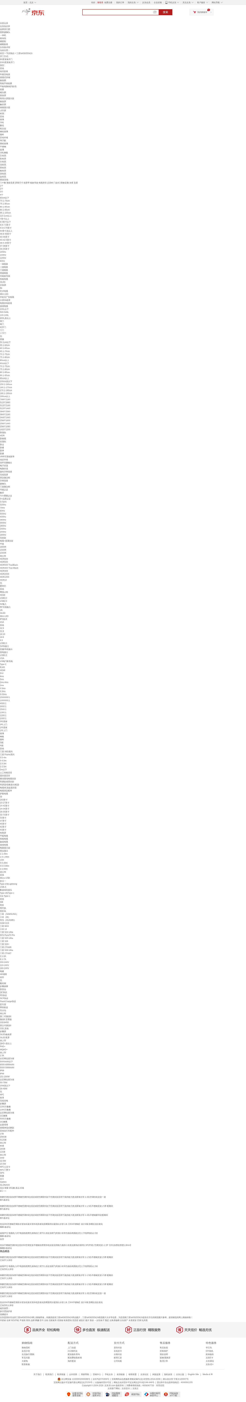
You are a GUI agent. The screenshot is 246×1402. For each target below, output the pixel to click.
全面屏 (3, 285)
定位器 (3, 1004)
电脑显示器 (5, 848)
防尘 (2, 444)
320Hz (3, 505)
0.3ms (3, 691)
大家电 (25, 1361)
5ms (2, 679)
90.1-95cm (5, 210)
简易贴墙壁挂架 (7, 782)
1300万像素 (5, 1110)
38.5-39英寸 (5, 243)
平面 (2, 544)
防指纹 (3, 432)
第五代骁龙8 (5, 1025)
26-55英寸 (4, 812)
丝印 (2, 977)
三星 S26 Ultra (6, 950)
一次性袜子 (99, 1320)
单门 (2, 321)
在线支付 (118, 1351)
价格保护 (164, 1351)
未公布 (3, 556)
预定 (107, 1320)
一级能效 (4, 264)
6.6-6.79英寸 (6, 228)
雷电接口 (4, 652)
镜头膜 (3, 92)
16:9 (2, 637)
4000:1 (3, 703)
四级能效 (4, 273)
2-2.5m (3, 766)
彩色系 (3, 159)
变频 (2, 339)
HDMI (2, 595)
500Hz (3, 514)
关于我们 (37, 1374)
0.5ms (3, 688)
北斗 (2, 1179)
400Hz (3, 517)
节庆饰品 (10, 53)
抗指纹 (3, 441)
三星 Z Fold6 (5, 947)
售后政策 (164, 1347)
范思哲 (75, 1320)
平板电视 (4, 836)
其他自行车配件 (7, 1131)
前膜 (2, 89)
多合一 (3, 881)
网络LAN (4, 592)
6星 (1, 902)
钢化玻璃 (4, 131)
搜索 (165, 12)
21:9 (2, 631)
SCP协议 (4, 998)
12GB (2, 1152)
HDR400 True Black (9, 568)
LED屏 (3, 110)
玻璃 (2, 119)
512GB (3, 1140)
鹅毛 (2, 125)
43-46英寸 (4, 237)
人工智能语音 (6, 772)
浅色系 (3, 165)
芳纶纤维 (4, 137)
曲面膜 (3, 80)
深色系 (3, 174)
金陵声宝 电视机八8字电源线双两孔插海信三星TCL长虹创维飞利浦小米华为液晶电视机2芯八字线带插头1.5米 (49, 1233)
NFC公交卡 (5, 1167)
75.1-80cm (5, 204)
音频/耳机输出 (6, 649)
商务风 (3, 911)
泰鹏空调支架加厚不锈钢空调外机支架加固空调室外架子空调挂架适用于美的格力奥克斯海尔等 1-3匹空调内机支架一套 (53, 1197)
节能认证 (4, 490)
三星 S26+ (4, 944)
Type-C (3, 664)
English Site (193, 1374)
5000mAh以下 (6, 1061)
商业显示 (4, 851)
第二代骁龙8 (5, 1016)
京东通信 (210, 1361)
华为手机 (15, 1320)
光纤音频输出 (6, 462)
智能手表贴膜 (6, 83)
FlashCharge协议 (8, 1001)
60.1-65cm (5, 348)
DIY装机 (209, 1351)
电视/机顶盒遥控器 (8, 788)
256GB (3, 1137)
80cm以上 (4, 360)
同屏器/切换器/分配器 (9, 785)
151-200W (5, 1076)
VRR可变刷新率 (7, 456)
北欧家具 (53, 1320)
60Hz (2, 261)
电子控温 (4, 465)
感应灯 (82, 1320)
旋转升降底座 (6, 472)
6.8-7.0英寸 (5, 225)
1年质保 (3, 727)
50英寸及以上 (6, 231)
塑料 (2, 134)
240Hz (3, 529)
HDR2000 (4, 574)
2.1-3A (3, 956)
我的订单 (120, 2)
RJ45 (2, 667)
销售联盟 (133, 1374)
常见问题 (26, 1358)
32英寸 (3, 818)
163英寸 (4, 800)
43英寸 (3, 830)
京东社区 (144, 1374)
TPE (2, 122)
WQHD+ (4, 1049)
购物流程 (26, 1347)
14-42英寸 (4, 806)
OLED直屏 (5, 1037)
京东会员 (146, 2)
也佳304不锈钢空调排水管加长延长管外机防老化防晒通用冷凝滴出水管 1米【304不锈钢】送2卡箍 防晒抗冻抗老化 (51, 1224)
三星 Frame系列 (7, 754)
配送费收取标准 (75, 1358)
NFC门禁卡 (5, 1170)
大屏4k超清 (5, 300)
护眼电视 (4, 794)
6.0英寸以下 (5, 222)
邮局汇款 (118, 1358)
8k (1, 288)
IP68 (2, 1070)
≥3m (2, 860)
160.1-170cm (6, 387)
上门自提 (72, 1347)
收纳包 (3, 38)
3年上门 (3, 724)
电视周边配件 (6, 791)
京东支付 (126, 1388)
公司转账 (118, 1361)
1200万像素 (5, 1107)
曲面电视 (4, 842)
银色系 (3, 171)
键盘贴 (3, 41)
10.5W (3, 1164)
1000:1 (3, 718)
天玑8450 (4, 1022)
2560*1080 (5, 426)
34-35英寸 (4, 249)
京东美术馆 (5, 47)
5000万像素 (5, 1119)
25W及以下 (5, 1085)
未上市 (3, 1040)
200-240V (4, 962)
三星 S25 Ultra (6, 938)
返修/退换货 (165, 1358)
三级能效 (4, 270)
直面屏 (3, 95)
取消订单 (164, 1361)
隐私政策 (168, 1374)
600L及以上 (5, 318)
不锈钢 (3, 146)
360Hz (3, 520)
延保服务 (210, 1354)
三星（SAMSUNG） (9, 914)
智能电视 (4, 279)
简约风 (3, 908)
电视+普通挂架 (6, 541)
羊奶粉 (3, 1320)
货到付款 (118, 1347)
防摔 (2, 450)
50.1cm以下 (5, 342)
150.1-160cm (6, 384)
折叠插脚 (4, 986)
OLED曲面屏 (6, 1034)
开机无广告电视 (7, 297)
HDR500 (4, 562)
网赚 (37, 1320)
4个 (1, 195)
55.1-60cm (5, 345)
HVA (2, 622)
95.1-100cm (5, 213)
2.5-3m (3, 763)
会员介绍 (26, 1351)
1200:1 (3, 715)
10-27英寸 (4, 803)
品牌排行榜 (5, 29)
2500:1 (3, 709)
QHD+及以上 (6, 1043)
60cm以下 (4, 198)
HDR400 (4, 571)
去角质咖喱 (114, 1320)
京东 (44, 13)
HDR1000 (4, 577)
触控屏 (3, 104)
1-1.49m (4, 854)
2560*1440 (5, 423)
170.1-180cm (6, 390)
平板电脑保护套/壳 (8, 86)
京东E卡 (209, 1358)
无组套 (3, 538)
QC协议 (3, 992)
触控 (2, 493)
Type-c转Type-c (7, 893)
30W (2, 1158)
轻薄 (2, 1098)
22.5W (3, 1161)
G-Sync (3, 502)
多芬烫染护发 (6, 1311)
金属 (2, 149)
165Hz (3, 252)
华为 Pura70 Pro (7, 935)
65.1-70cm (5, 351)
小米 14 (3, 929)
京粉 (46, 1320)
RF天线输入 (5, 607)
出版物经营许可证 (103, 1382)
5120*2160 (5, 405)
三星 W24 (4, 926)
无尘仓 (3, 1010)
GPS (2, 1173)
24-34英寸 (4, 809)
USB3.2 (3, 655)
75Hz (2, 508)
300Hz (3, 523)
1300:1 (3, 712)
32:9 (2, 628)
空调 (139, 1320)
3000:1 (3, 706)
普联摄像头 (5, 32)
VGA (2, 658)
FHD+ (2, 1046)
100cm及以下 (6, 381)
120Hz (3, 258)
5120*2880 (5, 402)
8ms (2, 676)
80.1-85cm (5, 207)
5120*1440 (5, 408)
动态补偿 (4, 459)
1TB (2, 1134)
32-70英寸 (4, 815)
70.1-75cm (5, 201)
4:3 (1, 640)
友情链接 (121, 1374)
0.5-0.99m (4, 866)
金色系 (3, 177)
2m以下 (3, 769)
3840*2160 (5, 414)
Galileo (3, 1182)
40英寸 (3, 824)
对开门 (3, 327)
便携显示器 (5, 107)
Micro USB (5, 878)
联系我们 (49, 1374)
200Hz (3, 532)
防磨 (2, 453)
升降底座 (4, 481)
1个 (1, 186)
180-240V (4, 968)
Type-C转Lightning (8, 884)
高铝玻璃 (4, 143)
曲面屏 (3, 101)
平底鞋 (23, 1320)
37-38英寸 (4, 246)
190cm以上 (5, 396)
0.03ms (3, 694)
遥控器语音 (5, 775)
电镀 (2, 971)
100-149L (4, 315)
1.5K (2, 1055)
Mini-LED (4, 616)
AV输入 (3, 604)
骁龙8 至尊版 (6, 1019)
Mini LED (4, 294)
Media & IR (208, 1374)
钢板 (2, 736)
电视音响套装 (6, 303)
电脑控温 (4, 469)
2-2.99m (4, 869)
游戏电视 (4, 306)
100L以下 (4, 309)
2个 (1, 189)
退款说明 (164, 1354)
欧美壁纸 (68, 1320)
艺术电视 (4, 291)
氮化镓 (3, 983)
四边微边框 (5, 478)
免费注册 (108, 2)
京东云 (135, 1388)
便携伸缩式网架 (7, 1128)
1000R (3, 553)
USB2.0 (3, 601)
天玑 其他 (4, 1028)
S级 (1, 742)
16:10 (2, 634)
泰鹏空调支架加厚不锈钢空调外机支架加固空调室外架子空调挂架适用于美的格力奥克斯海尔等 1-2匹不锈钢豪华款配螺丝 (54, 1215)
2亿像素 (3, 1122)
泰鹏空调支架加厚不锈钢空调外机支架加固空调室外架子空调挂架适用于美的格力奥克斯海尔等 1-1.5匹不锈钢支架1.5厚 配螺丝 (56, 1206)
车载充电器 (5, 74)
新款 (92, 1320)
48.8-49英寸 (5, 234)
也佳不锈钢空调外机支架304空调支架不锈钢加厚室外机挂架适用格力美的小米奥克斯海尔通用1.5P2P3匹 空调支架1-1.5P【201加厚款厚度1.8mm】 (66, 1245)
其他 (2, 68)
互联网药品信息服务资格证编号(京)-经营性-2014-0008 (136, 1379)
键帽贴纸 (4, 44)
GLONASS (5, 1185)
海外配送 (72, 1361)
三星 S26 (4, 941)
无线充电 (4, 1101)
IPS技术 (3, 619)
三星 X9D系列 (6, 751)
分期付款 (118, 1354)
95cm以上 (4, 378)
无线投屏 (4, 475)
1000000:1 (5, 700)
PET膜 (3, 140)
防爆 (2, 447)
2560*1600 (5, 420)
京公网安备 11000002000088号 (75, 1379)
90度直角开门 (6, 59)
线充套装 (4, 71)
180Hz (3, 535)
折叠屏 (3, 1031)
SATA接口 (4, 646)
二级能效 (4, 267)
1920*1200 (5, 429)
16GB (2, 1149)
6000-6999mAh (7, 1064)
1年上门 (3, 730)
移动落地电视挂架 (8, 778)
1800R (3, 547)
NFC (2, 1095)
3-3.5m (3, 760)
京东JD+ (210, 1364)
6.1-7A (3, 959)
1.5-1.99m (4, 857)
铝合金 (3, 128)
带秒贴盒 (4, 1007)
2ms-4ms (4, 682)
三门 (2, 330)
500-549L (4, 312)
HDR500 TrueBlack (9, 565)
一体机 (3, 35)
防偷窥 (3, 438)
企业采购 (158, 2)
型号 (42, 1320)
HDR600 (4, 559)
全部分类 (4, 23)
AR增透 (3, 974)
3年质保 (3, 721)
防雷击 (3, 989)
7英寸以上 (4, 219)
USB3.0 (3, 598)
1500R (3, 550)
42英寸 (3, 827)
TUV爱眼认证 (6, 496)
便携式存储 (5, 77)
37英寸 (3, 821)
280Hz (3, 526)
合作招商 (73, 1374)
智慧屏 (3, 833)
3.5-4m (3, 757)
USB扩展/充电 (6, 661)
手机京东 (172, 2)
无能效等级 (5, 276)
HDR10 (3, 580)
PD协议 (3, 995)
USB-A (3, 887)
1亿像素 (3, 1116)
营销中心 (97, 1374)
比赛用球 (4, 1125)
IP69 (2, 1073)
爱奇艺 (3, 586)
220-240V (4, 965)
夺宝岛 (209, 1347)
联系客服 (26, 1364)
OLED (3, 282)
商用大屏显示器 (7, 98)
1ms (2, 685)
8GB (2, 1146)
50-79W (3, 1082)
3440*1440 (5, 417)
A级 (1, 745)
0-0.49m (4, 863)
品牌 (33, 1320)
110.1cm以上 (6, 216)
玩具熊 (145, 1320)
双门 (2, 324)
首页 (2, 53)
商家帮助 (85, 1374)
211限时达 (72, 1351)
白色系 (3, 162)
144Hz (3, 255)
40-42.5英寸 (5, 240)
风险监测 (156, 1374)
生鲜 (9, 1320)
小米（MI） (5, 917)
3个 (1, 192)
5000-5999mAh (7, 1067)
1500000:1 (5, 697)
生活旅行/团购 (28, 1354)
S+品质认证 (5, 499)
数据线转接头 (6, 890)
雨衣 (28, 1320)
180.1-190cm (6, 393)
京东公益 (180, 1374)
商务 (2, 905)
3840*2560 (5, 411)
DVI (1, 673)
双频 (2, 1176)
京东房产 (124, 1320)
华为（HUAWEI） (8, 920)
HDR (2, 435)
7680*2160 (5, 399)
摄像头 (3, 484)
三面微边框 (5, 487)
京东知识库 (5, 26)
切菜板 (60, 1320)
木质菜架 (133, 1320)
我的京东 (132, 2)
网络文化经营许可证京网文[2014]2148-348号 (134, 1382)
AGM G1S (4, 923)
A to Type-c (5, 896)
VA (1, 610)
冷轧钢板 (4, 152)
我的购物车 (202, 12)
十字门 (3, 333)
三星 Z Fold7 (5, 953)
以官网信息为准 (7, 1058)
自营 (2, 1239)
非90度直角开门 (7, 62)
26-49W (3, 1088)
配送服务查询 (74, 1354)
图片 (87, 1320)
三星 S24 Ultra (6, 932)
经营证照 (160, 1385)
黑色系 (3, 168)
